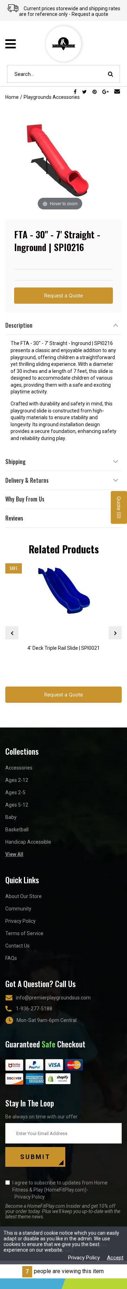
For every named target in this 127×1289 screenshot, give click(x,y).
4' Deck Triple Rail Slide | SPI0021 (64, 648)
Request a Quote (63, 295)
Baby (11, 817)
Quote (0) (119, 508)
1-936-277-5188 (34, 1008)
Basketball (17, 829)
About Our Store (23, 896)
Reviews (14, 518)
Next (115, 633)
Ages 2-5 (15, 792)
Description (18, 325)
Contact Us (17, 946)
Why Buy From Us (24, 499)
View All (14, 854)
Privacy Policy (20, 921)
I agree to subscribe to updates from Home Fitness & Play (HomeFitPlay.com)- (60, 1190)
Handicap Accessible (28, 842)
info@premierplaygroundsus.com (53, 997)
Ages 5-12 (16, 805)
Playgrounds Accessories (52, 97)
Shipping (15, 461)
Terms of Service (24, 933)
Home (12, 97)
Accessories (18, 768)
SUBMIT (35, 1156)
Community (18, 908)
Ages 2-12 (16, 780)
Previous (11, 633)
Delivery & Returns (27, 480)
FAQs (11, 958)
